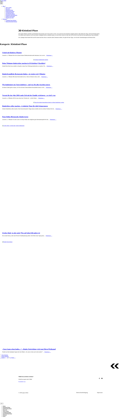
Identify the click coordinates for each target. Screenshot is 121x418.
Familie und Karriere (10, 16)
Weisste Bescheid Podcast (11, 21)
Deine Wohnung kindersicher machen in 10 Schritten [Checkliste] (23, 63)
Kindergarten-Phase (10, 11)
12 (10, 357)
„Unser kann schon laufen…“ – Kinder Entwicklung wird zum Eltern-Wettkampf (29, 349)
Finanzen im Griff (10, 17)
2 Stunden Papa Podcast (11, 20)
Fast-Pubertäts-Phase (10, 13)
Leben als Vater (18, 59)
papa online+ (28, 59)
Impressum (100, 392)
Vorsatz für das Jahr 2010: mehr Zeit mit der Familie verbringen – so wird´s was (29, 95)
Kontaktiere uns (21, 381)
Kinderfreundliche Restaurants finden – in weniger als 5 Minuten (23, 74)
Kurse (4, 416)
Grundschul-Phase (10, 12)
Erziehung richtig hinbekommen (23, 240)
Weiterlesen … (49, 55)
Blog (4, 6)
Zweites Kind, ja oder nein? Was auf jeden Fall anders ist (21, 233)
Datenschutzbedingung (82, 392)
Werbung (93, 392)
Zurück (2, 357)
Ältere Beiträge (4, 355)
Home (4, 406)
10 (7, 357)
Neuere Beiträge (5, 356)
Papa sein (8, 8)
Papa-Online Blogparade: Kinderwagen (15, 116)
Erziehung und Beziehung (11, 15)
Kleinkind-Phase (9, 10)
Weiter (13, 357)
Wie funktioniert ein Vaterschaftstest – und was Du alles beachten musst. (26, 84)
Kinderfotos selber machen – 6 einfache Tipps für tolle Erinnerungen (25, 106)
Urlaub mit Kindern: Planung (12, 52)
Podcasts (5, 19)
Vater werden (8, 7)
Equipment (17, 113)
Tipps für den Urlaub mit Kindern (23, 49)
